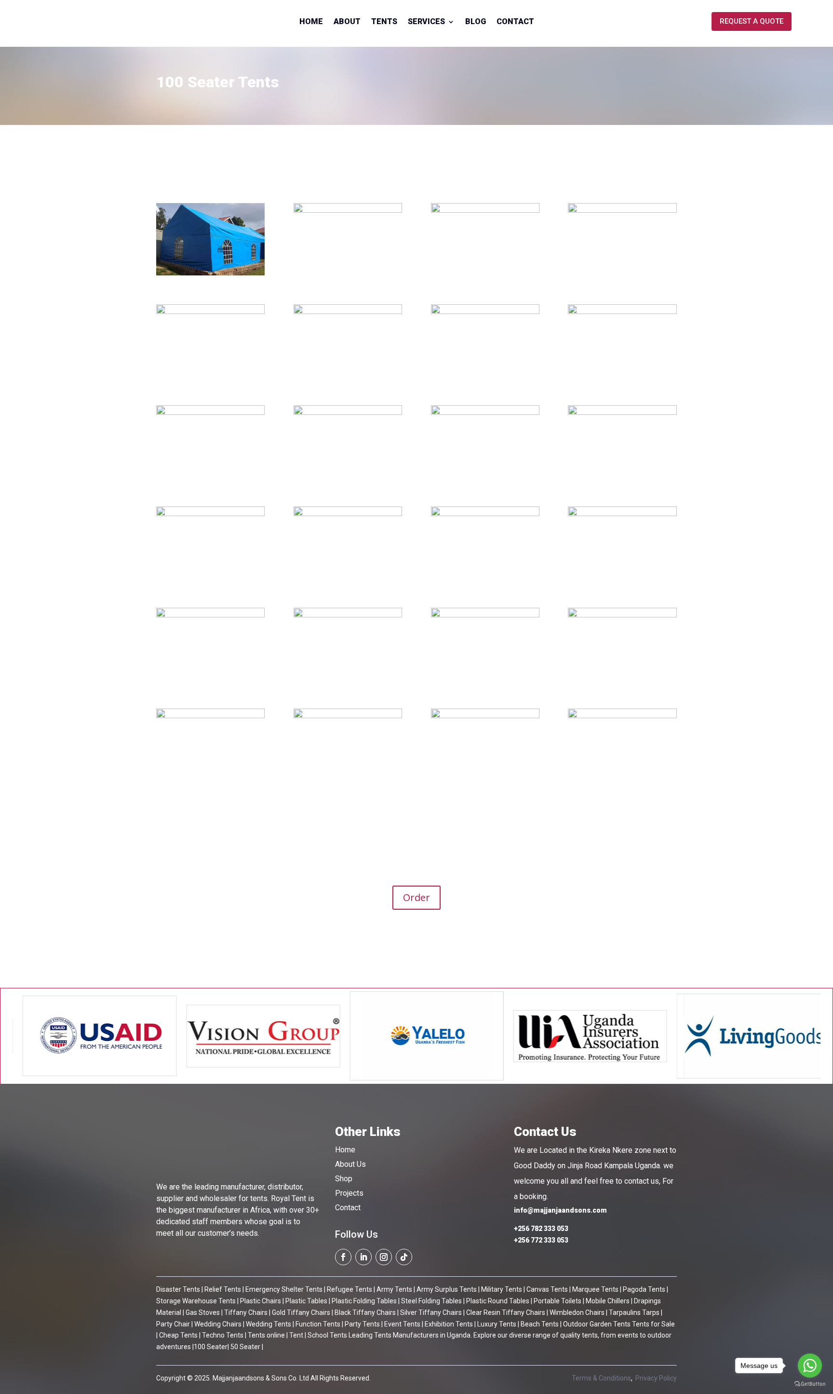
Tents (384, 22)
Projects (349, 1193)
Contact (515, 22)
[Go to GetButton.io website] (809, 1384)
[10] (622, 477)
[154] (485, 679)
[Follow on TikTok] (404, 1257)
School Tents (326, 1335)
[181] (210, 679)
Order (416, 897)
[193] (622, 578)
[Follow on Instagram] (384, 1257)
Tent (295, 1335)
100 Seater (211, 1347)
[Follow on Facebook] (343, 1257)
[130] (210, 781)
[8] (348, 477)
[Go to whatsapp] (810, 1365)
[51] (485, 275)
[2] (348, 275)
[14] (622, 376)
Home (311, 22)
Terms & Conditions (601, 1378)
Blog (475, 22)
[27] (348, 781)
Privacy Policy (656, 1378)
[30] (485, 781)
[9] (485, 477)
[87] (485, 578)
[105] (622, 679)
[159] (348, 679)
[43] (348, 376)
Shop (343, 1178)
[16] (348, 578)
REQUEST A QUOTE (751, 21)
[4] (622, 275)
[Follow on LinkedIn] (363, 1257)
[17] (210, 477)
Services (426, 22)
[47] (210, 376)
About (347, 22)
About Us (350, 1164)
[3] (210, 578)
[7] (210, 275)
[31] (485, 376)
